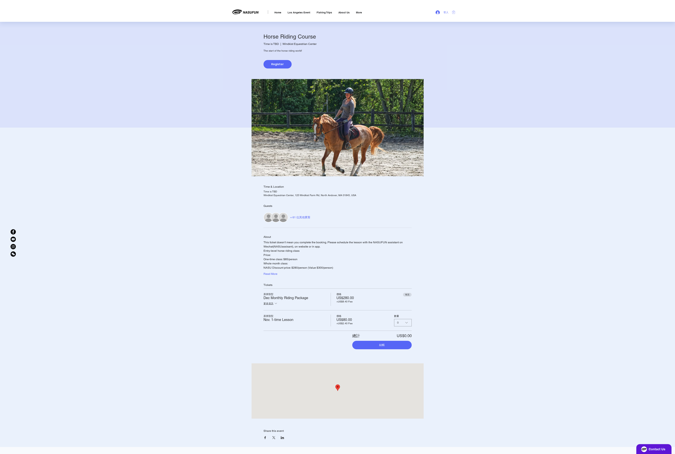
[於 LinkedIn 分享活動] (282, 437)
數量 (396, 316)
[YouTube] (13, 239)
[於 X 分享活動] (273, 437)
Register (277, 64)
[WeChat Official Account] (13, 254)
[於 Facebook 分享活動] (265, 437)
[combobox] (403, 322)
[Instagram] (13, 246)
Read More (270, 273)
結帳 (382, 345)
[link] (453, 12)
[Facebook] (13, 231)
